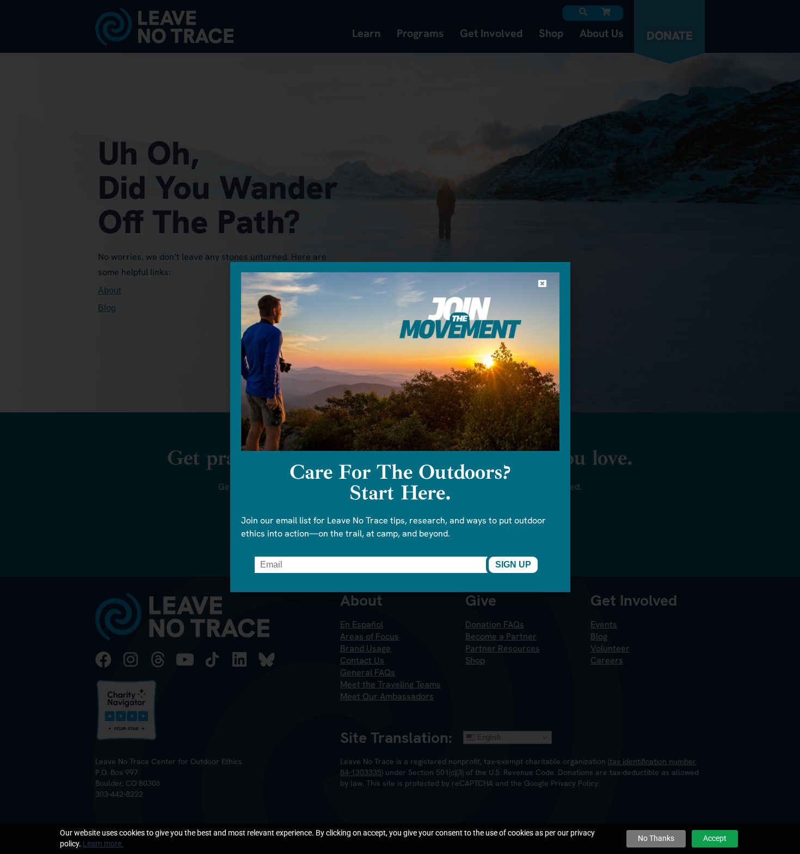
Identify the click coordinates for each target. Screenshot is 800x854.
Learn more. (103, 843)
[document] (400, 427)
